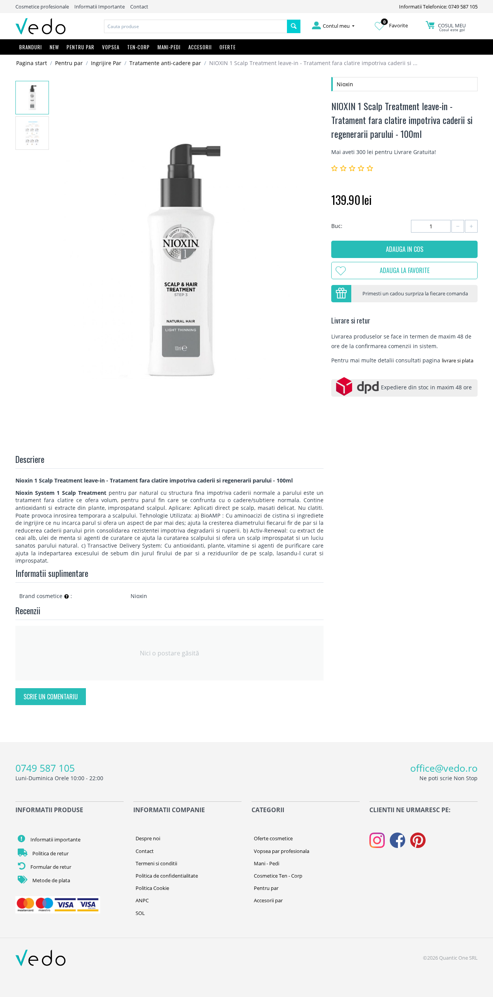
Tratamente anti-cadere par (165, 63)
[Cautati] (293, 26)
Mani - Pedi (266, 863)
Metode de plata (50, 880)
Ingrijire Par (106, 63)
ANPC (142, 900)
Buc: (336, 226)
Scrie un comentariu (50, 696)
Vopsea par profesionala (281, 851)
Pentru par (69, 63)
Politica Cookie (152, 888)
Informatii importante (54, 839)
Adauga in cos (404, 249)
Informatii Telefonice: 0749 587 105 (438, 6)
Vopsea (110, 47)
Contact (139, 6)
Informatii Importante (99, 6)
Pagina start (31, 63)
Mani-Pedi (169, 47)
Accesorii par (268, 900)
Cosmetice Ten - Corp (278, 875)
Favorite (395, 25)
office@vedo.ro (444, 767)
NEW (54, 47)
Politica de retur (50, 853)
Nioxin (345, 84)
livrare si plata (457, 360)
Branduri (30, 47)
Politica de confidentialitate (167, 875)
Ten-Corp (138, 47)
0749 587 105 (45, 767)
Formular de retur (50, 866)
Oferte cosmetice (273, 838)
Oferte (228, 47)
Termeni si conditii (156, 863)
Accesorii (200, 47)
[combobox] (195, 26)
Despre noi (148, 838)
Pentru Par (80, 47)
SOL (140, 913)
